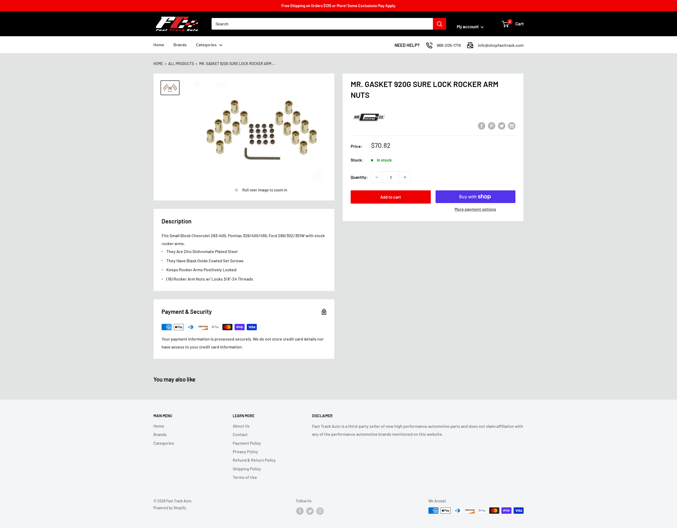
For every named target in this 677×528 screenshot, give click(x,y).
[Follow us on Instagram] (320, 511)
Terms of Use (245, 477)
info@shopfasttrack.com (501, 45)
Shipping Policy (247, 468)
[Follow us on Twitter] (310, 511)
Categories (206, 44)
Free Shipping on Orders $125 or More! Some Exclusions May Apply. (338, 5)
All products (181, 63)
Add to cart (390, 196)
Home (158, 44)
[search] (322, 24)
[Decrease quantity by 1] (376, 177)
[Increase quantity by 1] (404, 177)
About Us (241, 425)
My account (468, 26)
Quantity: (359, 177)
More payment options (475, 209)
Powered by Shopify (169, 508)
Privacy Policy (245, 451)
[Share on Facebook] (481, 125)
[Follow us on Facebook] (300, 511)
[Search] (439, 24)
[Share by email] (511, 125)
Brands (180, 44)
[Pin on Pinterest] (491, 125)
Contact (240, 434)
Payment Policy (247, 443)
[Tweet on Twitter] (501, 125)
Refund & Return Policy (254, 459)
